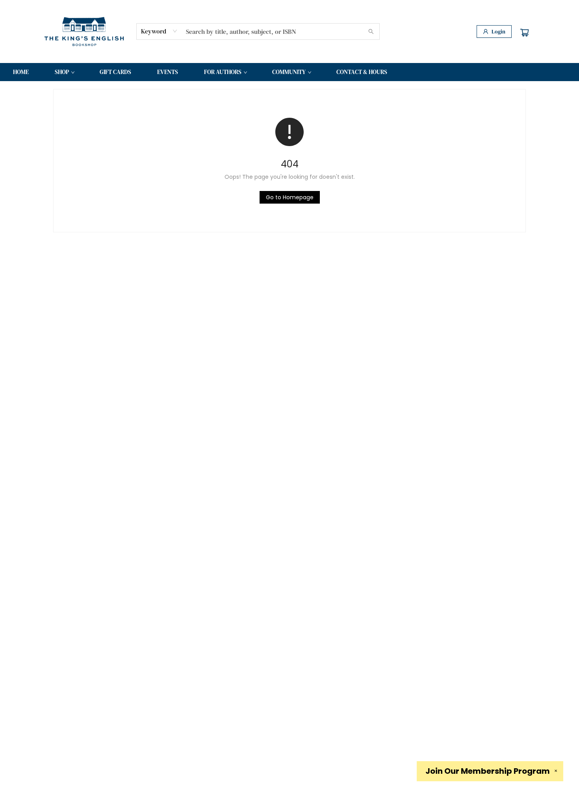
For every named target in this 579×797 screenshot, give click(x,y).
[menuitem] (21, 72)
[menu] (289, 72)
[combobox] (159, 31)
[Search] (371, 31)
